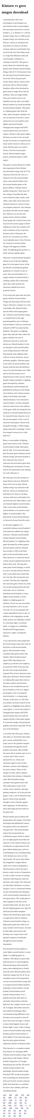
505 (25, 1110)
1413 (4, 1095)
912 (15, 1110)
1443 (9, 1105)
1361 (16, 1095)
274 (9, 1116)
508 (21, 1103)
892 (21, 1097)
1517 (4, 1100)
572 (15, 1105)
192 (4, 1113)
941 (9, 1110)
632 (26, 1097)
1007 (10, 1095)
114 (27, 1108)
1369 (9, 1097)
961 (25, 1113)
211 (26, 1100)
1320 (9, 1103)
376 (20, 1113)
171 (15, 1097)
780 (22, 1108)
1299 (21, 1105)
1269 (10, 1100)
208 (20, 1110)
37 (16, 1100)
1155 (22, 1095)
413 (15, 1103)
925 (21, 1100)
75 (30, 1105)
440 (28, 1095)
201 (4, 1097)
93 (25, 1103)
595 (15, 1116)
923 (15, 1113)
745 (4, 1110)
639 (4, 1105)
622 (4, 1103)
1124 (16, 1108)
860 (20, 1116)
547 (9, 1113)
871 (4, 1116)
